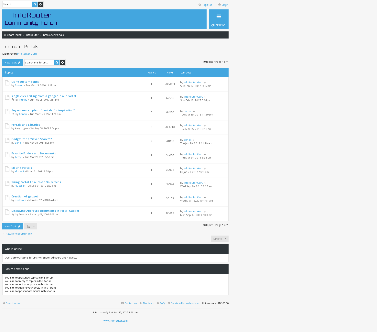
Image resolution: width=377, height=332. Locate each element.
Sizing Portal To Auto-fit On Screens (36, 182)
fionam (19, 85)
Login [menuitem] (225, 4)
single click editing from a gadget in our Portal (43, 96)
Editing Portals (21, 168)
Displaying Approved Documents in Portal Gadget (45, 211)
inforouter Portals (20, 46)
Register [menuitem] (207, 4)
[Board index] (32, 19)
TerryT (19, 157)
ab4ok (18, 142)
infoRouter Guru (27, 53)
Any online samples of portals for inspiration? (43, 110)
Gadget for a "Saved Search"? (31, 139)
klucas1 (19, 171)
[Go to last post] (205, 82)
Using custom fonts (25, 81)
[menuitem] (183, 303)
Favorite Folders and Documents (33, 153)
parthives (20, 200)
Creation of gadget (24, 196)
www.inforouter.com (115, 320)
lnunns (23, 99)
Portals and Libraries (25, 125)
